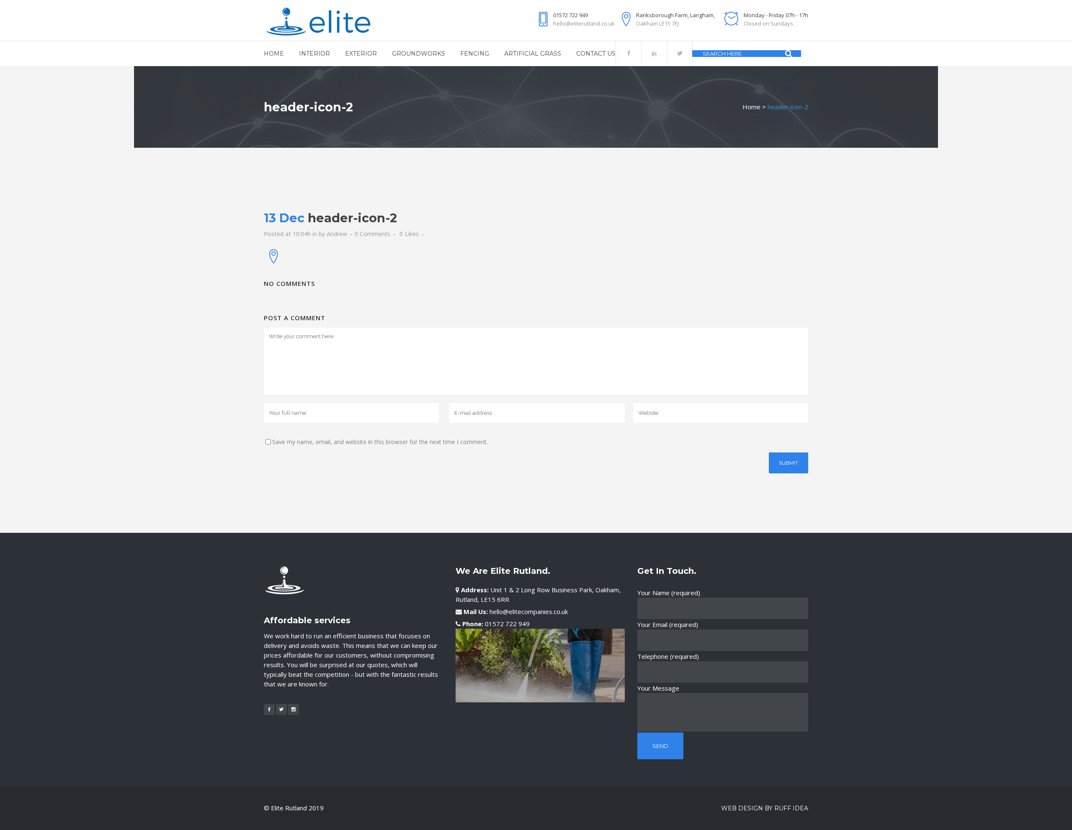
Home (751, 107)
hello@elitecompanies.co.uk (529, 611)
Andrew (337, 234)
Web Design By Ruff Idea (764, 808)
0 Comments (372, 234)
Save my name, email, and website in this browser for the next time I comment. (380, 442)
